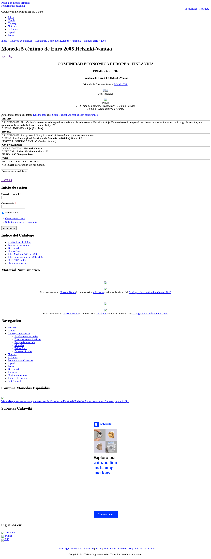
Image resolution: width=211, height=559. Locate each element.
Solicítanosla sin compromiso (82, 114)
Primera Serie (91, 40)
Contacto (149, 548)
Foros (11, 35)
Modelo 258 (121, 84)
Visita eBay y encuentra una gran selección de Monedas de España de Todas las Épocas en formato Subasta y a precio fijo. (65, 401)
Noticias (12, 26)
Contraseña (8, 203)
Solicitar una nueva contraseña (21, 222)
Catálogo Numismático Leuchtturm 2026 (150, 292)
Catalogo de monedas (21, 40)
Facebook (9, 532)
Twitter (8, 535)
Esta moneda (39, 114)
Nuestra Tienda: (58, 114)
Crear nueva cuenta (15, 218)
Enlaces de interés (17, 378)
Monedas (19, 345)
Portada (12, 327)
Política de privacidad (82, 548)
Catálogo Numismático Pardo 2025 (150, 313)
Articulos (12, 357)
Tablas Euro (14, 251)
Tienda (11, 20)
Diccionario (14, 248)
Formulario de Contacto (20, 360)
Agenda (12, 32)
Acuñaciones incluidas (19, 242)
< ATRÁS (6, 56)
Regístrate (204, 8)
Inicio (11, 17)
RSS (6, 539)
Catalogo (12, 23)
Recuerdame (11, 212)
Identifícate (191, 8)
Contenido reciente (18, 375)
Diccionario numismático (28, 339)
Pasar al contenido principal (15, 2)
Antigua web (14, 381)
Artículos (12, 29)
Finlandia (76, 40)
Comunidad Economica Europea (52, 40)
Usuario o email (11, 194)
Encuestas (13, 372)
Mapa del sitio (136, 548)
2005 (103, 40)
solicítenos (98, 292)
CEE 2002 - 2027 (17, 260)
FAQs (98, 548)
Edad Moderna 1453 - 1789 (22, 254)
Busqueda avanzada (18, 245)
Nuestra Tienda (68, 292)
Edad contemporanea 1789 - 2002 (25, 257)
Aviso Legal (63, 548)
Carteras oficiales (17, 263)
